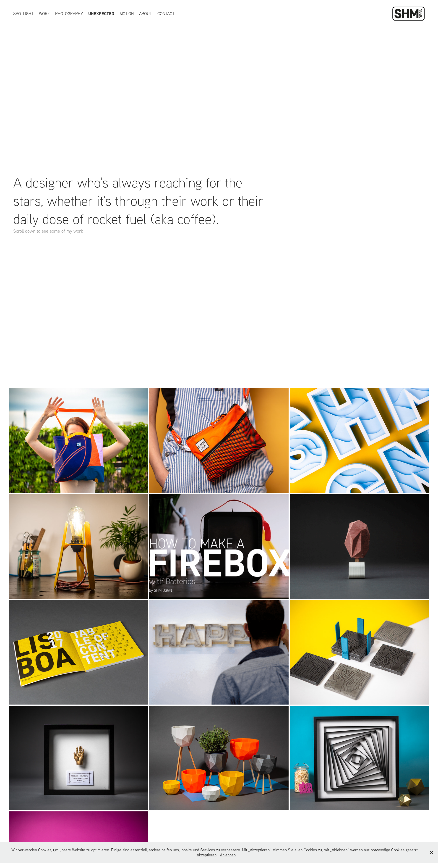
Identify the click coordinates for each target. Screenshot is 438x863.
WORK (44, 13)
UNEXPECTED (101, 13)
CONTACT (166, 13)
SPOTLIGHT (23, 13)
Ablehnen (228, 855)
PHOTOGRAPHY (69, 13)
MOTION (127, 13)
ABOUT (145, 13)
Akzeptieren (206, 855)
